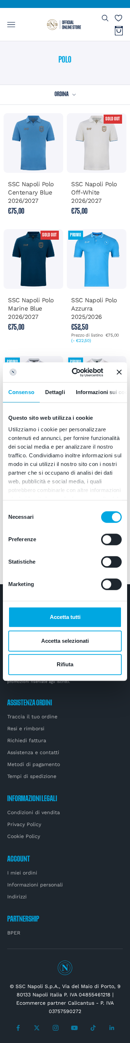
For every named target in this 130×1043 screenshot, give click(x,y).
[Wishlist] (118, 18)
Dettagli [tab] (55, 392)
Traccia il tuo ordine (32, 716)
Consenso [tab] (21, 392)
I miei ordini (22, 873)
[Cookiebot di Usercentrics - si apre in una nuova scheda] (76, 372)
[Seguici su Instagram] (55, 1027)
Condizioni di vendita (33, 812)
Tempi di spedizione (31, 776)
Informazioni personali (35, 885)
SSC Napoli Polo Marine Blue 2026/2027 (31, 308)
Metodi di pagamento (33, 764)
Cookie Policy (23, 836)
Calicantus (81, 1003)
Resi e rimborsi (25, 728)
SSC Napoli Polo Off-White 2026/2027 (94, 192)
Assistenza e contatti (33, 752)
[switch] (111, 539)
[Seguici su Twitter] (36, 1027)
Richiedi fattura (26, 740)
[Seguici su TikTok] (93, 1027)
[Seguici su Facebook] (18, 1027)
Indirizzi (17, 896)
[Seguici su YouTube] (74, 1027)
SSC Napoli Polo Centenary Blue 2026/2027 (31, 192)
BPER (13, 933)
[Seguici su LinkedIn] (112, 1027)
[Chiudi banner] (119, 372)
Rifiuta (65, 664)
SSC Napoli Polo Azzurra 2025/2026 (94, 308)
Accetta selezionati (65, 641)
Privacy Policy (24, 824)
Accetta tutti (65, 617)
